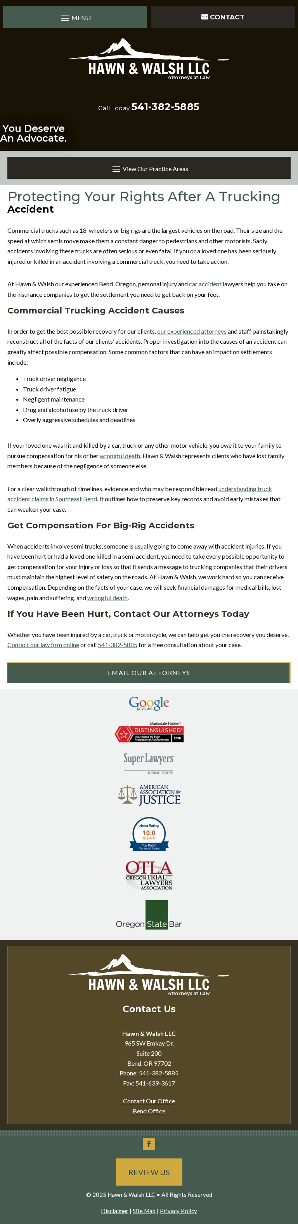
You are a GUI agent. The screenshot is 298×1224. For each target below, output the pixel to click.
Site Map (144, 1210)
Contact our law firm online (43, 644)
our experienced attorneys (192, 331)
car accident (205, 283)
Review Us (149, 1172)
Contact (227, 17)
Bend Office (149, 1111)
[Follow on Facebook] (149, 1144)
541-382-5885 (166, 107)
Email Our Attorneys (149, 672)
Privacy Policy (178, 1210)
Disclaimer (114, 1210)
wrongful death (120, 455)
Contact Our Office (149, 1101)
